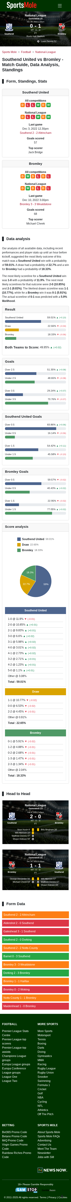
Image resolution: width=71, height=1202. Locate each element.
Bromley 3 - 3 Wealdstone (35, 204)
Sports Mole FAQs (49, 1136)
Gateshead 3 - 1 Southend (19, 931)
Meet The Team (47, 1148)
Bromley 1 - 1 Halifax (16, 981)
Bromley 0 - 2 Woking (16, 989)
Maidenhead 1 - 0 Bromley (19, 1006)
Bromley (62, 34)
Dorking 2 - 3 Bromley (16, 972)
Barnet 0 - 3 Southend (16, 956)
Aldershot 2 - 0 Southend (18, 923)
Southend (9, 34)
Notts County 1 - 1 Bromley (19, 997)
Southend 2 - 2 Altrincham (35, 132)
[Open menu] (60, 6)
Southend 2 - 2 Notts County (20, 948)
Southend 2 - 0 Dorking (17, 939)
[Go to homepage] (21, 5)
